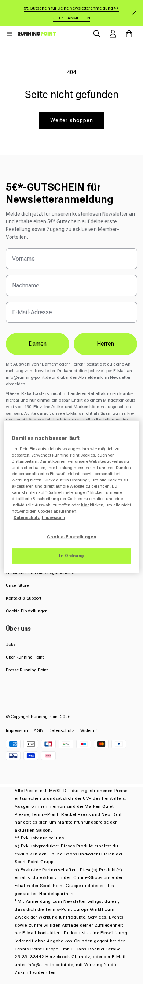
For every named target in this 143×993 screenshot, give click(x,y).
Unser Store (17, 585)
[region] (72, 496)
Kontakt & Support (23, 598)
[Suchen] (97, 34)
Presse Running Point (27, 670)
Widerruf (88, 730)
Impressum (17, 730)
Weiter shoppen (71, 120)
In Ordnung (71, 555)
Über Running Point (25, 657)
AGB (38, 730)
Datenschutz (61, 730)
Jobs (10, 644)
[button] (9, 34)
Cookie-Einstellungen (27, 610)
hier (85, 505)
